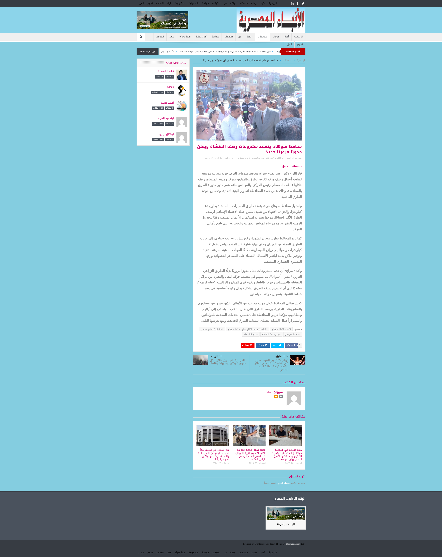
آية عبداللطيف (165, 118)
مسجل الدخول (284, 483)
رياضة (233, 3)
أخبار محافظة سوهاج (281, 329)
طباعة (227, 158)
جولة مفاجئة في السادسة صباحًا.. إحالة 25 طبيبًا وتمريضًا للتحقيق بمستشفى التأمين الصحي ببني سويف (286, 455)
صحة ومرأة (180, 3)
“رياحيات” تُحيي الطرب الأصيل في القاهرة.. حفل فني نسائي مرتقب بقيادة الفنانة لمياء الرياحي (271, 365)
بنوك (169, 3)
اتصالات (160, 3)
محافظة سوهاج (292, 334)
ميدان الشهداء (251, 334)
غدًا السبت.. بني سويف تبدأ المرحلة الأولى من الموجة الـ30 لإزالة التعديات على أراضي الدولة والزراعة (213, 455)
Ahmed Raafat (166, 71)
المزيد (141, 3)
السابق (280, 356)
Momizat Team (293, 544)
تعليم (150, 3)
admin (170, 87)
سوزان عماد (292, 158)
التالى (218, 356)
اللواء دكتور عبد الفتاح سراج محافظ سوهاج (247, 329)
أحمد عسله (167, 102)
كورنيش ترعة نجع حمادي (212, 329)
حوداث (254, 3)
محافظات (243, 3)
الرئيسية (272, 3)
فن (225, 3)
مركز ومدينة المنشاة (271, 334)
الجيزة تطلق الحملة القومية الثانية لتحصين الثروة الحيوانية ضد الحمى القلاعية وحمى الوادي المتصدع (246, 52)
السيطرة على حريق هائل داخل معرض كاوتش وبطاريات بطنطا (228, 362)
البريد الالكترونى (212, 158)
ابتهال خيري (166, 134)
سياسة (205, 3)
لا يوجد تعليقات (244, 158)
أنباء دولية (194, 3)
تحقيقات (216, 3)
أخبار (263, 3)
